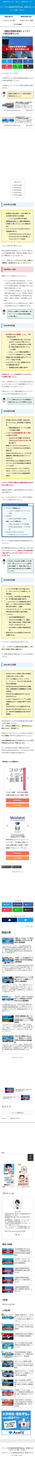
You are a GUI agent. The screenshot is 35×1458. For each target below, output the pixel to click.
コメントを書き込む (17, 1112)
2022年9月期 (17, 187)
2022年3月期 (17, 192)
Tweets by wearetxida (8, 1304)
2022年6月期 (17, 190)
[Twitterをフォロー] (25, 920)
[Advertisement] (17, 156)
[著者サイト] (9, 920)
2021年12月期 (18, 195)
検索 (3, 1152)
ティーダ (17, 1211)
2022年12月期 (18, 185)
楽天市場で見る (17, 800)
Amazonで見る (18, 805)
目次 (15, 182)
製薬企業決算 (17, 866)
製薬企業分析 (7, 866)
